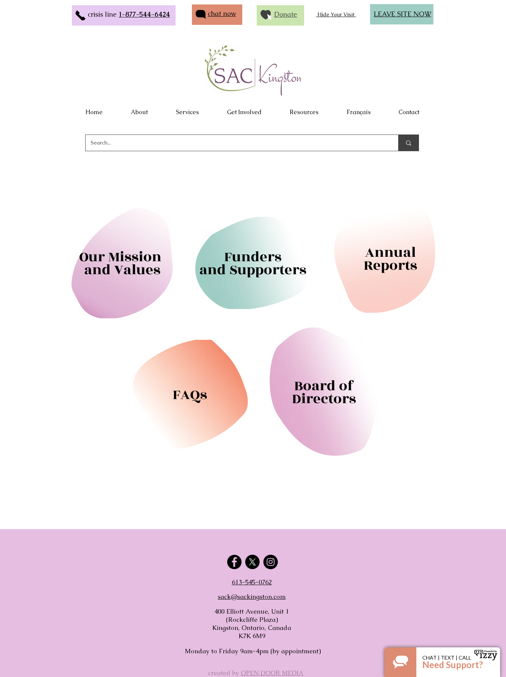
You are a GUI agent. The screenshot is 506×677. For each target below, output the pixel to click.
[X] (252, 562)
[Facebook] (234, 562)
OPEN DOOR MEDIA (272, 673)
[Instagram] (270, 562)
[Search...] (408, 143)
